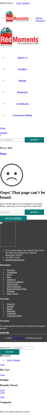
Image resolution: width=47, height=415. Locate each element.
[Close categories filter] (1, 407)
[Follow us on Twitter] (1, 333)
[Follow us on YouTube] (8, 333)
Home (3, 153)
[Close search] (1, 144)
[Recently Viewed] (3, 345)
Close (2, 365)
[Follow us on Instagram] (6, 333)
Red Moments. (18, 338)
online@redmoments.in (14, 260)
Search (34, 140)
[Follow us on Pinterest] (4, 333)
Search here (5, 348)
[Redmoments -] (17, 22)
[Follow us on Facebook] (2, 333)
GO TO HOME (13, 218)
